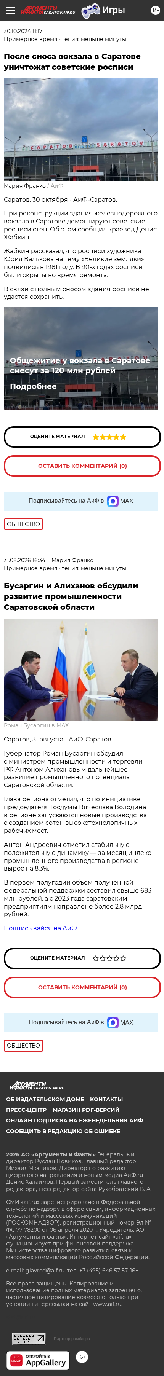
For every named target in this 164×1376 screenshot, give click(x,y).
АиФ (57, 185)
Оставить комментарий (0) (82, 465)
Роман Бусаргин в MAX (36, 725)
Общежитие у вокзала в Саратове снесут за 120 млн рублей (80, 365)
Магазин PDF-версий (86, 1110)
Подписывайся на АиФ (40, 928)
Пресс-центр (26, 1110)
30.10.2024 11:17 (23, 31)
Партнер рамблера (72, 1338)
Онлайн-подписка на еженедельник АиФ (74, 1120)
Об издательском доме (45, 1099)
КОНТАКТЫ (106, 1099)
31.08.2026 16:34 (24, 560)
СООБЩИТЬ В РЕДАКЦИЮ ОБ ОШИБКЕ (63, 1131)
